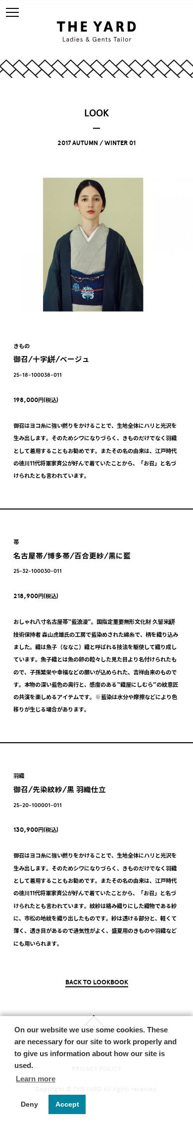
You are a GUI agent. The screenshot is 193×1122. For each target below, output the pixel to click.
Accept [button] (67, 1104)
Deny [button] (29, 1104)
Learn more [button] (35, 1078)
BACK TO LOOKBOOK (96, 982)
